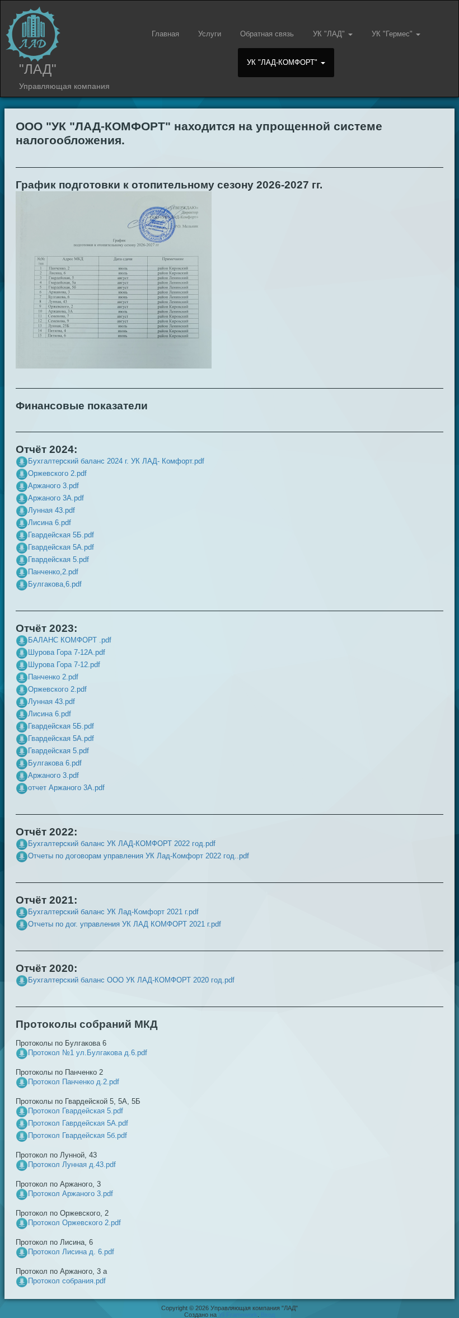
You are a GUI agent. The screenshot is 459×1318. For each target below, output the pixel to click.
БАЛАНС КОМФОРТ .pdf (69, 640)
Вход (268, 1314)
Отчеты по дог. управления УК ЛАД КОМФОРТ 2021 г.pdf (124, 924)
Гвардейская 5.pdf (58, 559)
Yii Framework (237, 1314)
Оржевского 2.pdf (57, 473)
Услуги (209, 34)
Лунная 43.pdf (51, 510)
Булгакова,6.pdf (55, 584)
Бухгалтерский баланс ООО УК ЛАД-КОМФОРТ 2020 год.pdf (131, 980)
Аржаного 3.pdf (53, 485)
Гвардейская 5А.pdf (61, 547)
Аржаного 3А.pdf (56, 498)
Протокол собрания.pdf (67, 1281)
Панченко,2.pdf (53, 572)
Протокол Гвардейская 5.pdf (75, 1111)
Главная (165, 34)
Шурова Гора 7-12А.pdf (66, 652)
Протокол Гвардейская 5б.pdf (77, 1135)
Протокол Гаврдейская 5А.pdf (78, 1123)
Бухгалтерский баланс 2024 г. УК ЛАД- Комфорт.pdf (116, 461)
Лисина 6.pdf (49, 522)
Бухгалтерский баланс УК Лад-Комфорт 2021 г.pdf (113, 912)
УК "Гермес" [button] (393, 34)
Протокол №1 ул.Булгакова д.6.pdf (87, 1052)
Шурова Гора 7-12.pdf (64, 664)
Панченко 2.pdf (53, 677)
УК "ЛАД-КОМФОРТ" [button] (283, 62)
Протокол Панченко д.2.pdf (73, 1082)
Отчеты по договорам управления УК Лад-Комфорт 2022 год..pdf (138, 856)
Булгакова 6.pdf (55, 763)
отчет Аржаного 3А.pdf (66, 787)
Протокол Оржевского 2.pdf (74, 1222)
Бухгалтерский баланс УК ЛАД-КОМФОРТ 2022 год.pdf (122, 843)
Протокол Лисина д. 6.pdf (71, 1252)
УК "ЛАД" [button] (330, 34)
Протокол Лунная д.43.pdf (72, 1164)
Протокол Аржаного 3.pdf (70, 1193)
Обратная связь (267, 34)
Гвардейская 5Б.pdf (61, 535)
